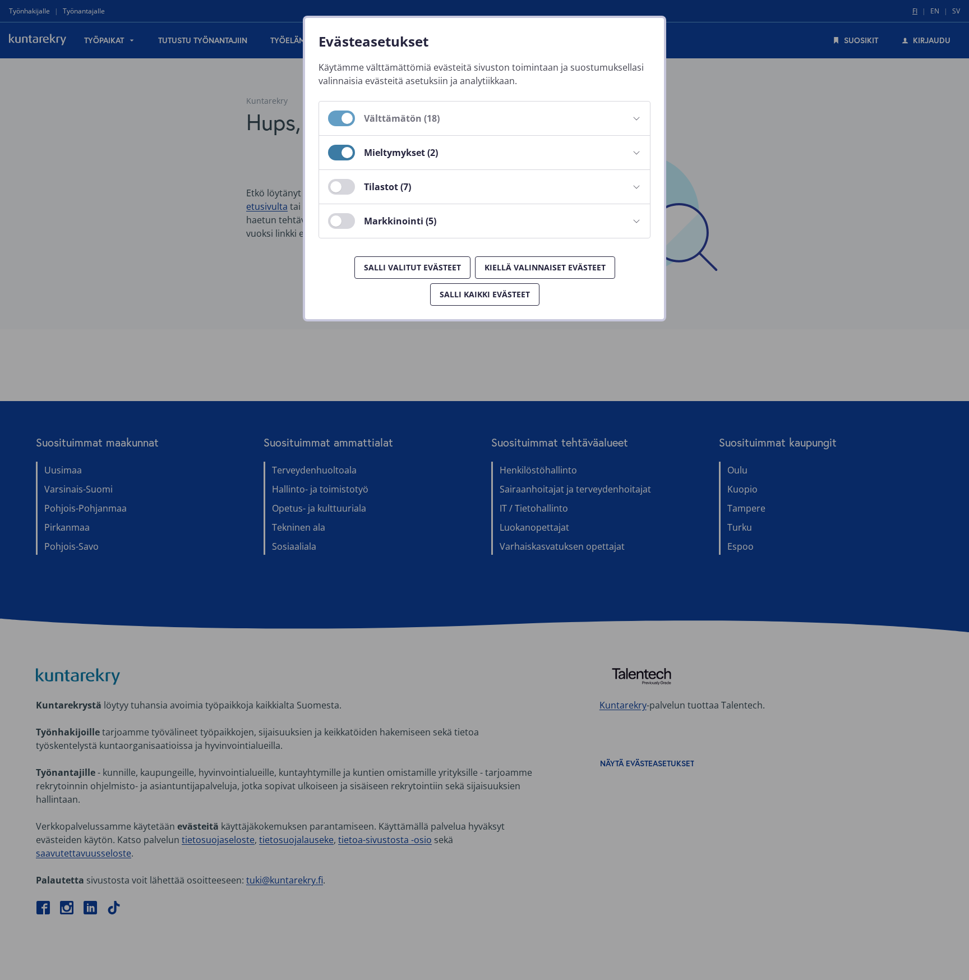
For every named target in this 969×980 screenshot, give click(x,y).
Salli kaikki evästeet (485, 294)
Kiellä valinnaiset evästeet (545, 267)
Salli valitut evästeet (412, 267)
